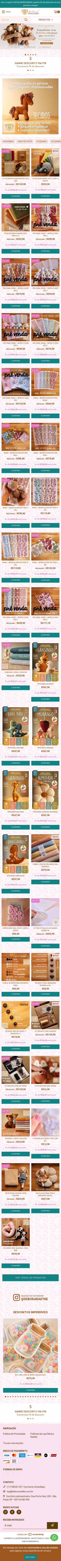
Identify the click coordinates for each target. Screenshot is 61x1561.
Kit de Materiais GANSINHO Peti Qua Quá (16, 179)
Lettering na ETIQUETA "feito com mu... (45, 1139)
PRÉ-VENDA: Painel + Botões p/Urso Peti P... (45, 289)
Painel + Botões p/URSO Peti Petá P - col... (16, 508)
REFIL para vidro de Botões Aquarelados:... (30, 1375)
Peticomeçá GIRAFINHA (16, 812)
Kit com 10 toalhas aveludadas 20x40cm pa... (45, 929)
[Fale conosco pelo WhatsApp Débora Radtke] (54, 1537)
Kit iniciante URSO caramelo (45, 1031)
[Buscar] (26, 19)
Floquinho (41, 141)
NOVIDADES (8, 141)
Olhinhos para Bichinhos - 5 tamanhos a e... (15, 1032)
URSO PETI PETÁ (25, 141)
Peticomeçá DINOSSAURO (16, 875)
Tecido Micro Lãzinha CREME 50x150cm (15, 1194)
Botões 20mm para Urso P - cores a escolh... (16, 929)
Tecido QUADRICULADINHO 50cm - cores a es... (16, 234)
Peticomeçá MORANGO (45, 748)
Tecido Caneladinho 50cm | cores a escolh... (45, 179)
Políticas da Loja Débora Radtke (42, 1435)
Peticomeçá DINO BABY (16, 748)
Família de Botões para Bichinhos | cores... (16, 984)
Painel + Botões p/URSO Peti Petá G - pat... (45, 563)
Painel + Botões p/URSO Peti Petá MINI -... (16, 454)
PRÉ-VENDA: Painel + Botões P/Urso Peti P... (45, 234)
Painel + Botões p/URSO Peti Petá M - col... (45, 508)
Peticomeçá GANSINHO (45, 684)
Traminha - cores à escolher (16, 1138)
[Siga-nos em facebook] (12, 1512)
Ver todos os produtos (30, 1278)
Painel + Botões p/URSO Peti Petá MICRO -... (45, 399)
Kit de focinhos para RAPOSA (45, 1086)
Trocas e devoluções (13, 1443)
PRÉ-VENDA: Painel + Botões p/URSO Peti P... (15, 289)
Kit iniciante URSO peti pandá (16, 1086)
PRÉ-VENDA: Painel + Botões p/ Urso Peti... (16, 399)
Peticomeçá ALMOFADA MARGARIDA (45, 812)
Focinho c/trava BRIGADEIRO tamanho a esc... (45, 984)
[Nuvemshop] (30, 1535)
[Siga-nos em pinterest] (19, 1512)
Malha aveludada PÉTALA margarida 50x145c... (45, 1194)
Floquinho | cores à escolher (16, 672)
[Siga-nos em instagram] (5, 1512)
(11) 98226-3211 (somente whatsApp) (26, 1487)
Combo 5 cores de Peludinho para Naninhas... (45, 865)
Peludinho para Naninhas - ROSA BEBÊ (15, 1249)
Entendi (30, 1557)
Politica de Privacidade (14, 1434)
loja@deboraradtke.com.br (20, 1491)
